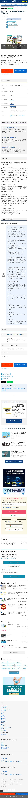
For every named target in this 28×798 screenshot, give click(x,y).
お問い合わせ (3, 786)
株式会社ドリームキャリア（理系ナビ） (15, 334)
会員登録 (24, 1)
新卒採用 (14, 388)
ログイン (20, 1)
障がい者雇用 (23, 668)
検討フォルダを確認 (14, 562)
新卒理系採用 (11, 26)
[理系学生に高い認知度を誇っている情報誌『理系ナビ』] (14, 41)
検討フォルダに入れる (20, 70)
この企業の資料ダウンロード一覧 (14, 420)
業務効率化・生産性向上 (6, 668)
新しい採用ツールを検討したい (9, 147)
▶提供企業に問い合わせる (7, 74)
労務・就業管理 (4, 748)
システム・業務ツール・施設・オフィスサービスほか (11, 761)
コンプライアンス (15, 668)
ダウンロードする (7, 70)
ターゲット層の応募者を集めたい (9, 127)
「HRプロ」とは (4, 779)
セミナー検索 (3, 710)
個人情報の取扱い (7, 507)
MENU (4, 1)
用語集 (2, 713)
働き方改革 (18, 662)
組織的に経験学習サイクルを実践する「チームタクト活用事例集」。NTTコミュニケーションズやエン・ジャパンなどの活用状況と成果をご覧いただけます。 (14, 543)
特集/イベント (3, 716)
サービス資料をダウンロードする (7, 793)
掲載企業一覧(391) (14, 652)
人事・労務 (3, 760)
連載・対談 (3, 715)
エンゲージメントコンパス (6, 727)
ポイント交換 (3, 730)
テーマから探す (4, 706)
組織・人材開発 (4, 734)
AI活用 (25, 665)
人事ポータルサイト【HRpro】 (7, 4)
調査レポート (3, 719)
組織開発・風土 (4, 745)
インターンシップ (12, 22)
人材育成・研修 (4, 758)
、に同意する (11, 507)
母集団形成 (8, 388)
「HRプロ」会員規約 (18, 784)
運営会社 (21, 779)
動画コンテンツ (4, 721)
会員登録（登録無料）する (14, 511)
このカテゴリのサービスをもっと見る (14, 461)
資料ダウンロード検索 (5, 709)
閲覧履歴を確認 (14, 576)
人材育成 (2, 744)
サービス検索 (3, 707)
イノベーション (11, 665)
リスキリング (3, 665)
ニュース (2, 712)
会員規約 (13, 507)
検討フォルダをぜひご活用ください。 (9, 558)
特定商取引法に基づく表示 (6, 784)
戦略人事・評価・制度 (5, 747)
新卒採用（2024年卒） (13, 24)
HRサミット (3, 724)
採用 (3, 388)
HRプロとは (14, 515)
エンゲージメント (11, 662)
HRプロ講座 (3, 718)
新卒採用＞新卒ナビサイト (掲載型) (14, 19)
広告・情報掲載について (15, 781)
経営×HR (2, 725)
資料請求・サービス (18, 4)
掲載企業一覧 (3, 728)
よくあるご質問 (13, 779)
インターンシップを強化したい (9, 137)
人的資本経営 (3, 662)
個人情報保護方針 (4, 781)
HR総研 (2, 722)
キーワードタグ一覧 (14, 672)
